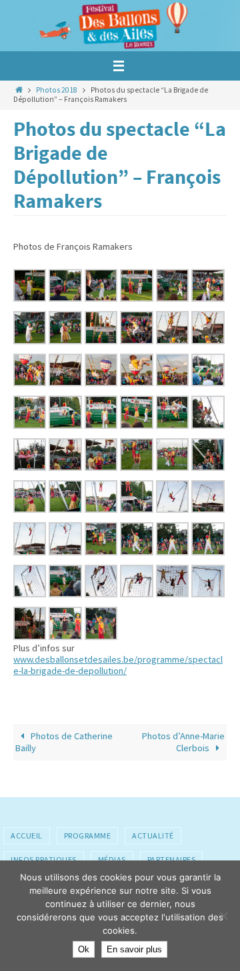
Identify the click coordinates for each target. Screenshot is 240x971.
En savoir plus (134, 949)
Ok (83, 949)
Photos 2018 (56, 90)
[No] (223, 915)
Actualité (153, 835)
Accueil (27, 835)
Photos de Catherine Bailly (64, 741)
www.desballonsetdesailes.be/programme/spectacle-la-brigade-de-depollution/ (118, 665)
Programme (87, 835)
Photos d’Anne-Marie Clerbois (183, 741)
